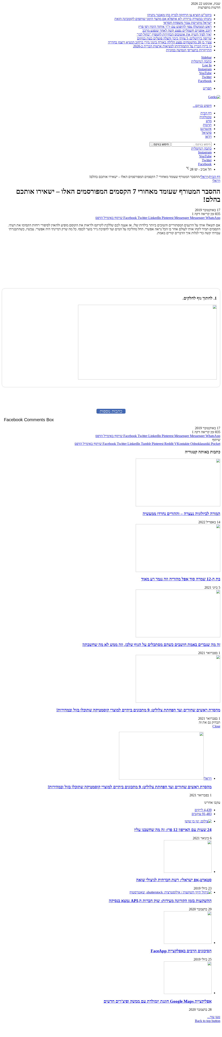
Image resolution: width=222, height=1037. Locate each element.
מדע (209, 121)
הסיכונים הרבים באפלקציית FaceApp (181, 951)
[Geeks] (214, 97)
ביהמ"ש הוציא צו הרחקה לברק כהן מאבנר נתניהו (179, 15)
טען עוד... (213, 1017)
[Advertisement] (193, 262)
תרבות (207, 125)
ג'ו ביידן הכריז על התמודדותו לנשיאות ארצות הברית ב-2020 (172, 46)
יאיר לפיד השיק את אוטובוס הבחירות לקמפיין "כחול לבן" (174, 34)
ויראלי (204, 177)
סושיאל (207, 132)
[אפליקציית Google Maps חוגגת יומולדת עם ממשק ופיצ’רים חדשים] (188, 993)
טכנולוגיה (205, 117)
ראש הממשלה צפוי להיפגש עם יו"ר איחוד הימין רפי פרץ (175, 26)
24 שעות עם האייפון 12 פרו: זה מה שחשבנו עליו (173, 829)
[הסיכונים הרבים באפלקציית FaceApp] (188, 942)
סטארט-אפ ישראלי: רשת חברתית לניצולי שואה (174, 880)
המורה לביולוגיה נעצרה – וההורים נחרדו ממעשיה (181, 513)
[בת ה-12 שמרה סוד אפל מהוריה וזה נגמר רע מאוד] (178, 571)
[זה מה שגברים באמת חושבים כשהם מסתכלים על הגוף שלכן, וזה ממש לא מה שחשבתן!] (178, 636)
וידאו (208, 136)
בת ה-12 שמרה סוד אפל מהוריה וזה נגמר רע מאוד (180, 579)
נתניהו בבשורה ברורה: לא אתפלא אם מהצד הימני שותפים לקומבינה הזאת (163, 19)
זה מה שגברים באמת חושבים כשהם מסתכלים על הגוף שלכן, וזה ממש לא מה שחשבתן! (151, 644)
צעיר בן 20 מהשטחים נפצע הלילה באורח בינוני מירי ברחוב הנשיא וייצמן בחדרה (160, 42)
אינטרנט (206, 129)
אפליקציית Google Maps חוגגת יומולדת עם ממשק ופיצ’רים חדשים (158, 1001)
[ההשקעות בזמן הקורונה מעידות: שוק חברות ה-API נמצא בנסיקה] (170, 892)
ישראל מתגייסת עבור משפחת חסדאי (187, 23)
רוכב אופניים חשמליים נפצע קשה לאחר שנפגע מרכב (177, 30)
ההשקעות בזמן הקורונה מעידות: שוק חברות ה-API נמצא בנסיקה (160, 900)
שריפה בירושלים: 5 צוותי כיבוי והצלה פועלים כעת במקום (174, 38)
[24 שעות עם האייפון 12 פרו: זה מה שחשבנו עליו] (198, 821)
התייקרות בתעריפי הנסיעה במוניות (189, 50)
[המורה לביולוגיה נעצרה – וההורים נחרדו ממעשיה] (178, 505)
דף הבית (206, 113)
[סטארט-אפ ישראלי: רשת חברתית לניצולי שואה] (188, 871)
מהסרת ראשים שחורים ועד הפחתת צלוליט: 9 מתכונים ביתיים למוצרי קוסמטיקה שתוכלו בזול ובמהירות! (138, 710)
